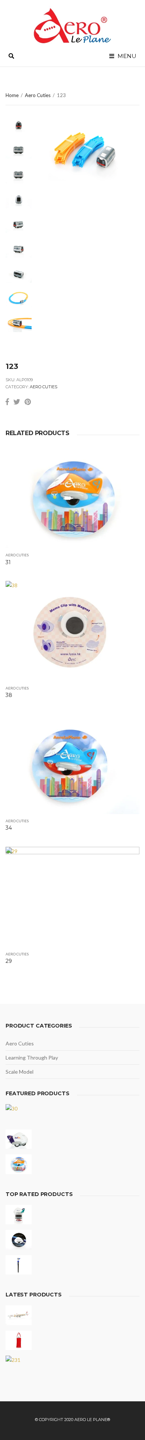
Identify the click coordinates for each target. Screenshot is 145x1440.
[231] (19, 1365)
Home (12, 95)
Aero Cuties (38, 95)
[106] (19, 1265)
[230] (19, 1340)
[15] (19, 1139)
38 (9, 695)
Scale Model (19, 1071)
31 (8, 562)
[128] (19, 1315)
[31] (19, 1164)
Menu (126, 56)
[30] (19, 1114)
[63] (19, 1240)
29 (9, 961)
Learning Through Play (32, 1057)
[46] (19, 1215)
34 (9, 828)
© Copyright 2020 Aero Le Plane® (72, 1419)
